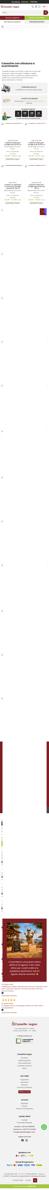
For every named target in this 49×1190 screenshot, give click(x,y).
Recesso (24, 1085)
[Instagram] (26, 1140)
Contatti (24, 1120)
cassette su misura (37, 18)
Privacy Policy (18, 1180)
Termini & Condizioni (24, 1087)
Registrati (24, 1103)
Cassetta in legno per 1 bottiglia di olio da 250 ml (12, 143)
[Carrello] (39, 6)
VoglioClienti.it (24, 1176)
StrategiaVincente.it (38, 1176)
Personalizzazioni (36, 22)
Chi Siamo (24, 1058)
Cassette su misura (24, 1066)
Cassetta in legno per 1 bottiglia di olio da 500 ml (36, 143)
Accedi (24, 1106)
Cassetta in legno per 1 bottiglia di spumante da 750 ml (36, 186)
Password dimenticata (24, 1109)
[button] (11, 18)
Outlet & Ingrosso (24, 1060)
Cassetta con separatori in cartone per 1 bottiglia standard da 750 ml (12, 186)
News (24, 1068)
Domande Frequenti (24, 1123)
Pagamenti (24, 1080)
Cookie (28, 1180)
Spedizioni (24, 1082)
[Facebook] (22, 1140)
